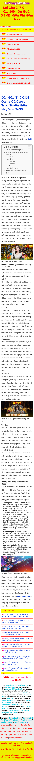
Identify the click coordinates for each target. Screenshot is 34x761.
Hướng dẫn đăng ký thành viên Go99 (16, 172)
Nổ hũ (11, 157)
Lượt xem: (5, 114)
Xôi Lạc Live (4, 725)
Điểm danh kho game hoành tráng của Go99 (17, 153)
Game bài (12, 163)
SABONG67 (22, 735)
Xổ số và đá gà (13, 168)
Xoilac (2, 728)
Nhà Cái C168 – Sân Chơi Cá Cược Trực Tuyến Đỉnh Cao (16, 663)
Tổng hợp (15, 89)
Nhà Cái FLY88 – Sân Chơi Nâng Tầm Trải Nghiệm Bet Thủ (15, 627)
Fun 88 (24, 728)
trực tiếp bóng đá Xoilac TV (20, 725)
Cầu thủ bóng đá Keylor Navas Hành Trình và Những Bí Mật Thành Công (16, 657)
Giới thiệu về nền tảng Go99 (15, 150)
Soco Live (20, 731)
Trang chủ (6, 89)
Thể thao (11, 166)
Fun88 (2, 27)
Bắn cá (11, 159)
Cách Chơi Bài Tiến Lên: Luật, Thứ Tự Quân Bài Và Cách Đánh (16, 645)
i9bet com (9, 728)
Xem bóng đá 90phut (7, 731)
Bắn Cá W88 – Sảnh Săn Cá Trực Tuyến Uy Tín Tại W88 (15, 621)
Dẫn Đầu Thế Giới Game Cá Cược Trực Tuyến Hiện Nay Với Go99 (15, 103)
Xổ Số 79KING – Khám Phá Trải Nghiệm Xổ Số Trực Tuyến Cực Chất (15, 615)
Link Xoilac (4, 738)
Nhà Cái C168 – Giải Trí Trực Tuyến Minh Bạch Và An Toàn (16, 669)
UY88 (30, 735)
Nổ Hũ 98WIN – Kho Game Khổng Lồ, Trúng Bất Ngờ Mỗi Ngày (17, 639)
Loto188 (17, 728)
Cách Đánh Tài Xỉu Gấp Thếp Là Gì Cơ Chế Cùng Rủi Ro (16, 651)
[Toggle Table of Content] (28, 147)
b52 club (13, 735)
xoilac (30, 728)
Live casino (12, 161)
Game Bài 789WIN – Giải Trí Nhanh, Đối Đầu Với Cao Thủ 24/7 (16, 633)
